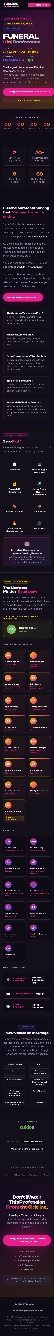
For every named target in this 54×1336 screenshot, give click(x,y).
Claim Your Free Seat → (23, 297)
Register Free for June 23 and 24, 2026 (28, 1240)
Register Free (41, 5)
